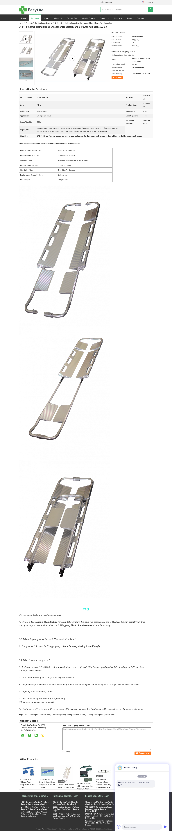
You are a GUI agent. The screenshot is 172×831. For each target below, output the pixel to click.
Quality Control (88, 18)
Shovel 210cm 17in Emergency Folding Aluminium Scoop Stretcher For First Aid (99, 803)
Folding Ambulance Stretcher (34, 796)
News (129, 18)
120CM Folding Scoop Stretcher (37, 715)
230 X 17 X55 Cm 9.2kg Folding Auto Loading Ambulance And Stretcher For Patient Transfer (66, 816)
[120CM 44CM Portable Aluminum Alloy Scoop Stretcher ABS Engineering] (66, 774)
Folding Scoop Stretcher (43, 23)
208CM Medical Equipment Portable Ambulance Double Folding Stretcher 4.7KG (66, 809)
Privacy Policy (41, 829)
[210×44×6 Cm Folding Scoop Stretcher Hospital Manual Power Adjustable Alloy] (26, 51)
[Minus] (165, 767)
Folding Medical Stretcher (65, 796)
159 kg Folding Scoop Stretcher (101, 715)
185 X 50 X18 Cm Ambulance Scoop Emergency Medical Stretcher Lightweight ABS (98, 809)
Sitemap (140, 18)
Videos (46, 18)
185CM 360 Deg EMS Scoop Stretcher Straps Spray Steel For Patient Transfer (47, 783)
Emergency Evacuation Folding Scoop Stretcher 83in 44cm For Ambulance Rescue (99, 823)
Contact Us (104, 18)
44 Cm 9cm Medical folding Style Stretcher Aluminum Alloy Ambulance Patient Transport (85, 789)
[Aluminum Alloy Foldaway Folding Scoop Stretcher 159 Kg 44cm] (28, 771)
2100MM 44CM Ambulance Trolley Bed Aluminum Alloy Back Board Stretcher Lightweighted (99, 816)
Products (35, 18)
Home (23, 18)
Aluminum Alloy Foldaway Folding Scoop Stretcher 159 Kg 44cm (28, 783)
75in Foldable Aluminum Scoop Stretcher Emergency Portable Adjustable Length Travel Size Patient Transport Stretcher (103, 787)
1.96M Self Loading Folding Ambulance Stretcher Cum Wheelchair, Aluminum (35, 803)
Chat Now (118, 18)
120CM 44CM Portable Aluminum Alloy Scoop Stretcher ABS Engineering (66, 789)
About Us (58, 18)
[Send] (165, 827)
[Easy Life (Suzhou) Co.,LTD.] (31, 10)
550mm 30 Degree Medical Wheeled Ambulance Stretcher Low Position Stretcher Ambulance (34, 814)
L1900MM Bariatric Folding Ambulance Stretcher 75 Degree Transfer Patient (35, 808)
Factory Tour (72, 18)
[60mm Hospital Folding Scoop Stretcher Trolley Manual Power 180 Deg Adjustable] (72, 58)
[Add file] (119, 827)
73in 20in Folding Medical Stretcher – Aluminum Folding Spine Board (66, 803)
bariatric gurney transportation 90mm (69, 715)
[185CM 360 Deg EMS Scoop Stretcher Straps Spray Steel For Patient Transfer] (47, 771)
